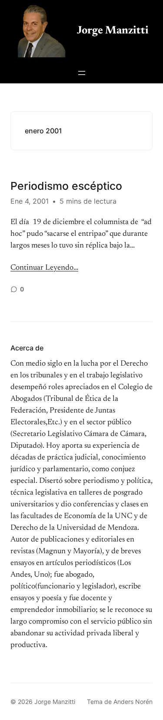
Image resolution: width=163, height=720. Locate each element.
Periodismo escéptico (66, 185)
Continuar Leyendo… (44, 268)
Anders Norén (133, 701)
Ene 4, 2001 (29, 201)
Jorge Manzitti (113, 31)
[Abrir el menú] (82, 73)
